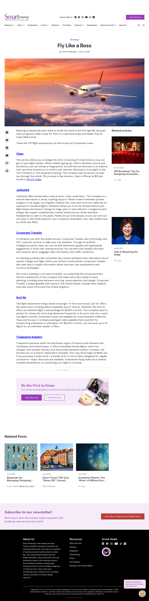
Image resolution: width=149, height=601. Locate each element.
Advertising (75, 554)
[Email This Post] (7, 155)
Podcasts (78, 25)
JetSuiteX (22, 190)
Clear (20, 154)
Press (72, 558)
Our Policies (75, 562)
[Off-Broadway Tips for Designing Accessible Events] (128, 150)
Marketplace (92, 25)
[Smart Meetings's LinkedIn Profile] (75, 17)
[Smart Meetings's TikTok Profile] (90, 17)
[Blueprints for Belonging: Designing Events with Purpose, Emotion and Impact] (21, 457)
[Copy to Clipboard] (7, 163)
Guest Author (13, 486)
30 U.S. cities (34, 179)
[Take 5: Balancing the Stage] (128, 230)
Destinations (33, 25)
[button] (142, 594)
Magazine (8, 25)
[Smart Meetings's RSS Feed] (94, 17)
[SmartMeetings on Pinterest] (7, 147)
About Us (123, 25)
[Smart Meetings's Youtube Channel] (116, 543)
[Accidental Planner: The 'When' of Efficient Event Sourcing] (92, 457)
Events (43, 25)
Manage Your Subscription (81, 565)
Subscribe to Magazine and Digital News (123, 516)
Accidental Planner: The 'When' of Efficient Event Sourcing (92, 480)
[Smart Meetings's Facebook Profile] (79, 17)
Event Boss (66, 25)
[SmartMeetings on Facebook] (7, 132)
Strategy (74, 39)
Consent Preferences (75, 598)
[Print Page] (7, 170)
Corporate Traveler (29, 233)
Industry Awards (107, 25)
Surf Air (21, 297)
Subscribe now (31, 397)
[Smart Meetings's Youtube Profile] (86, 17)
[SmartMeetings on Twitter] (7, 140)
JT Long (117, 180)
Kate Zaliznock (49, 486)
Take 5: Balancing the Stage (126, 253)
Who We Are (75, 543)
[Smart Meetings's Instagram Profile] (83, 17)
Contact (73, 547)
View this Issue (54, 397)
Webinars (55, 25)
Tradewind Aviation (29, 337)
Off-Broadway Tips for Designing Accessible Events (127, 174)
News (20, 25)
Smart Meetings (17, 17)
